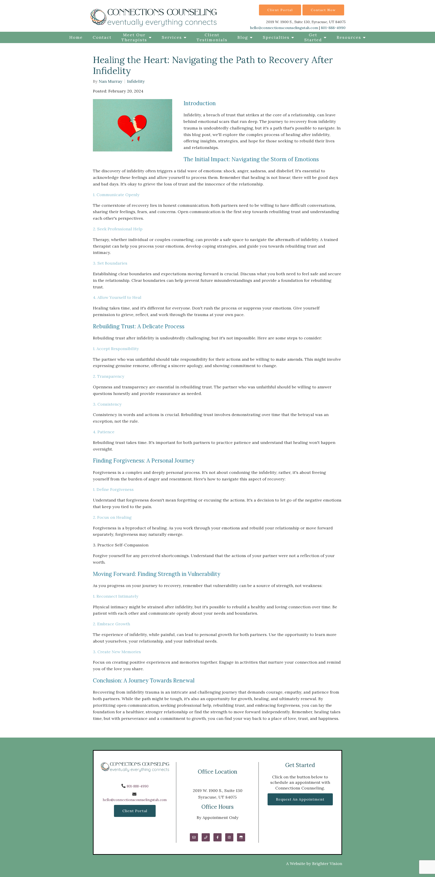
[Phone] (206, 837)
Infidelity (136, 81)
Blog (242, 37)
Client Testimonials (212, 37)
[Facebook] (217, 837)
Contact (102, 37)
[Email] (194, 837)
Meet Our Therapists (134, 37)
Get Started (313, 37)
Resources (349, 37)
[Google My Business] (241, 837)
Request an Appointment (300, 799)
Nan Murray (110, 81)
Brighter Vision (327, 863)
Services (172, 37)
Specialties (276, 37)
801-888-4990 (333, 27)
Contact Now (323, 10)
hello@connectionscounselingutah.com (284, 27)
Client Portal (280, 10)
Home (76, 37)
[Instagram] (229, 837)
